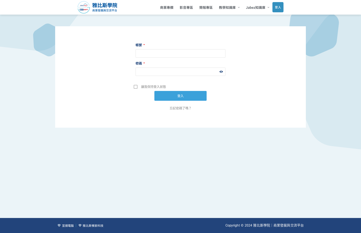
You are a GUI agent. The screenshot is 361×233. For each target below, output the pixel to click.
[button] (229, 7)
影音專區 (186, 7)
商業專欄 (166, 7)
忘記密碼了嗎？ (181, 108)
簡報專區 (206, 7)
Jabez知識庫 (255, 7)
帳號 (140, 45)
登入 (278, 7)
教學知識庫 (227, 7)
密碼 (140, 63)
